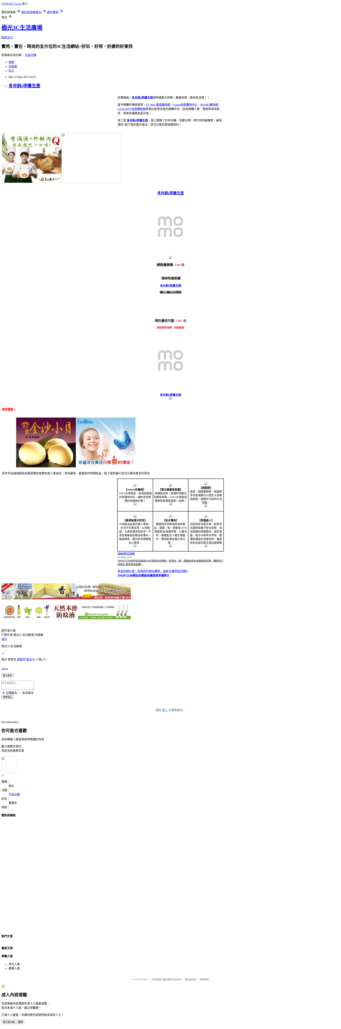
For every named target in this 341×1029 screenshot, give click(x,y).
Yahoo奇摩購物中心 (185, 104)
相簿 (11, 62)
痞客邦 (21, 659)
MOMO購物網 (209, 104)
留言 (29, 659)
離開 (20, 1022)
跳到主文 (7, 37)
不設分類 (30, 55)
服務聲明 (204, 979)
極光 (4, 639)
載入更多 (7, 675)
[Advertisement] (170, 874)
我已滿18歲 (9, 1022)
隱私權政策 (190, 979)
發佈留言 (7, 697)
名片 (11, 70)
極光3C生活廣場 (21, 27)
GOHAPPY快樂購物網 (132, 108)
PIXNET (144, 979)
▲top (4, 668)
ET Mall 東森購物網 (158, 104)
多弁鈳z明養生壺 (24, 85)
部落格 (13, 66)
